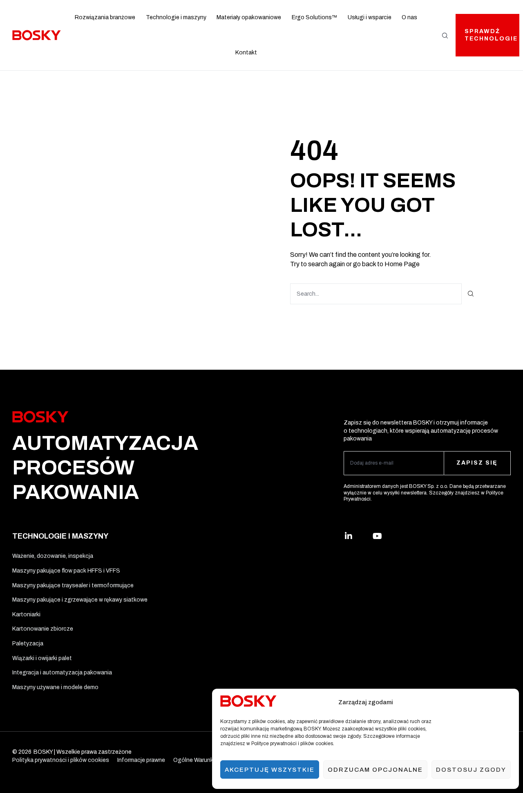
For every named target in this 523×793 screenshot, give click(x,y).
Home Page (402, 264)
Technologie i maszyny (176, 17)
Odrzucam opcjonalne (375, 769)
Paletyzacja (27, 643)
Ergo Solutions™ (314, 17)
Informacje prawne (141, 760)
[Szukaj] (471, 293)
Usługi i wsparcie (369, 17)
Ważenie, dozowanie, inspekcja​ (52, 556)
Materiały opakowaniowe (249, 17)
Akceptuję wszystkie (270, 769)
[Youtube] (377, 536)
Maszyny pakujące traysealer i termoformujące (73, 585)
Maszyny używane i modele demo (55, 687)
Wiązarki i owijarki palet (42, 658)
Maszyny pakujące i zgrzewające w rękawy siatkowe (80, 600)
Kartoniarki (26, 614)
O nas (409, 17)
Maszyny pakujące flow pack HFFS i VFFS (66, 571)
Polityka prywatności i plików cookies (60, 760)
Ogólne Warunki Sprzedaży (208, 760)
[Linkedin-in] (348, 536)
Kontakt (246, 52)
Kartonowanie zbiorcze (42, 629)
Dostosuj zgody (471, 769)
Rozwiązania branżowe (105, 17)
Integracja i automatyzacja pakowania (62, 672)
